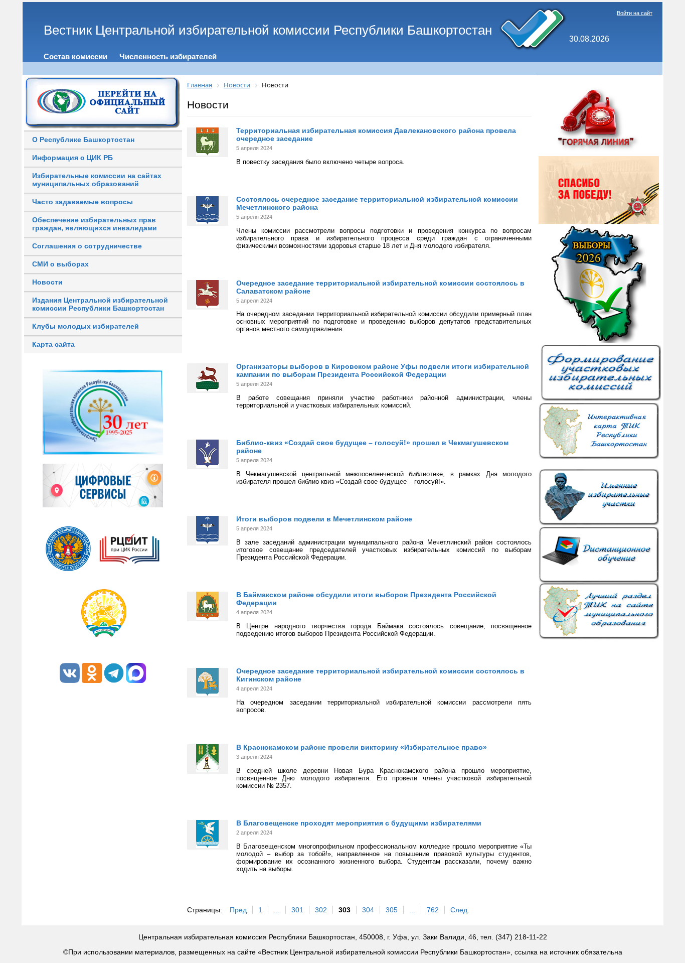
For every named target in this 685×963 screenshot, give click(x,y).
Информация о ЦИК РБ (72, 158)
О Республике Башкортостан (83, 139)
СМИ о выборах (60, 264)
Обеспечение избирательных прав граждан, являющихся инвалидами (94, 224)
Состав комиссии (75, 56)
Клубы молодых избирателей (85, 326)
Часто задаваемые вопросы (82, 202)
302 (321, 910)
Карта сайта (53, 344)
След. (459, 910)
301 (297, 910)
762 (433, 910)
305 (392, 910)
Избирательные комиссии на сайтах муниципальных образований (96, 180)
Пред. (239, 910)
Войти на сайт (634, 13)
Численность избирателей (168, 56)
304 (368, 910)
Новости (47, 282)
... (277, 910)
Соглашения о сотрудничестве (87, 246)
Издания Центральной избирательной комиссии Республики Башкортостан (100, 304)
